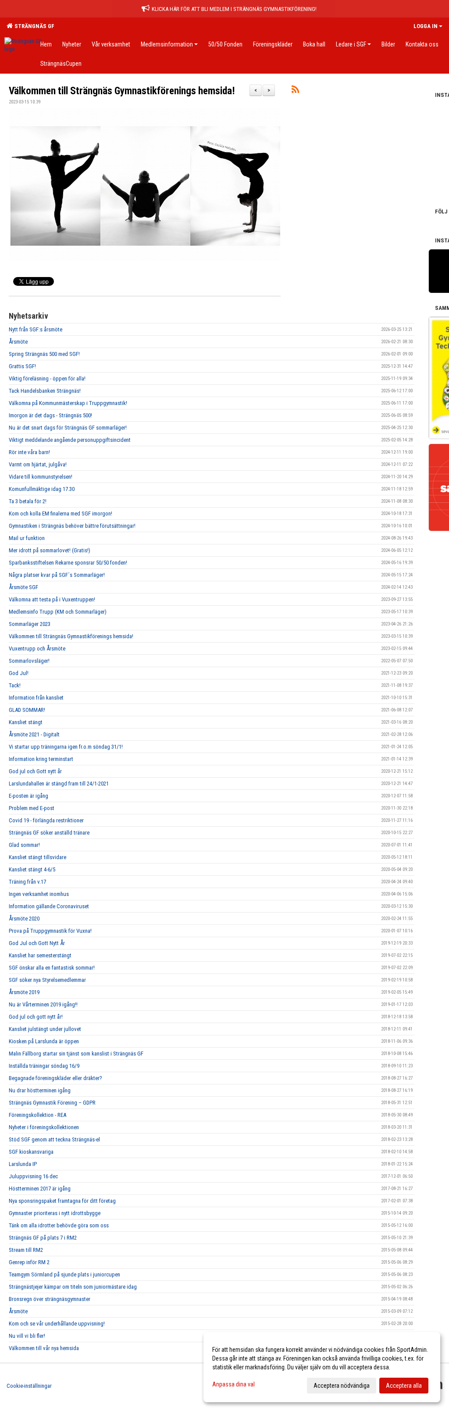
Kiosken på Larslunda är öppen (44, 1041)
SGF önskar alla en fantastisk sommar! (52, 967)
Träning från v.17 (27, 881)
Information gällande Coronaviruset (49, 906)
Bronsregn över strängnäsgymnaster (49, 1299)
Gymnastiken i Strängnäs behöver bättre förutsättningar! (72, 525)
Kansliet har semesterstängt (40, 955)
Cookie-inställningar (29, 1386)
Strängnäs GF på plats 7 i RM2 (43, 1237)
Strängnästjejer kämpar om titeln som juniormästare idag (73, 1286)
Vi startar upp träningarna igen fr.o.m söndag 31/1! (66, 746)
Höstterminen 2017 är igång (40, 1188)
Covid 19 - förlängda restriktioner (46, 820)
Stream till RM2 (26, 1250)
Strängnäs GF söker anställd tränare (49, 832)
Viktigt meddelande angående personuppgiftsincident (70, 440)
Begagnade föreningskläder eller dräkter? (55, 1078)
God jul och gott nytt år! (36, 1016)
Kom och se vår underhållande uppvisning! (57, 1323)
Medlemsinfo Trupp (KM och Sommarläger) (58, 611)
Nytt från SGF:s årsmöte (35, 329)
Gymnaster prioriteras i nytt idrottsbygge (54, 1213)
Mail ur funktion (27, 538)
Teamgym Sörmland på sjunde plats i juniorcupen (64, 1274)
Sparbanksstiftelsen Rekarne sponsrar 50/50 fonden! (68, 562)
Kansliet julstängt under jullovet (45, 1029)
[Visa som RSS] (295, 91)
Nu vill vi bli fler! (27, 1336)
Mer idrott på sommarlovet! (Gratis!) (49, 550)
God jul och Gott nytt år (35, 771)
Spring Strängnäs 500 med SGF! (44, 354)
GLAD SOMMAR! (27, 710)
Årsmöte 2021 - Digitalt (34, 734)
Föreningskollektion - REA (37, 1115)
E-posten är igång (28, 796)
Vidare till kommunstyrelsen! (40, 476)
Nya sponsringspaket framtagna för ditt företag (62, 1201)
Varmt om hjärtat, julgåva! (38, 464)
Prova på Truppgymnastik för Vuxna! (50, 931)
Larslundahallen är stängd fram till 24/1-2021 (59, 783)
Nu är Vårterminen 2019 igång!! (43, 1004)
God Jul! (19, 673)
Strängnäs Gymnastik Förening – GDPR (52, 1102)
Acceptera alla (404, 1385)
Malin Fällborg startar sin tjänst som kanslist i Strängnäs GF (76, 1053)
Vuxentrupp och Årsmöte (37, 648)
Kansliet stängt (26, 722)
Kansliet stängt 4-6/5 (32, 869)
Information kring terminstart (41, 759)
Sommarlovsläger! (29, 661)
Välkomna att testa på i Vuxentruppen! (52, 599)
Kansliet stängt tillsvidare (37, 857)
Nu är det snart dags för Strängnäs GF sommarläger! (68, 427)
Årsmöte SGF (23, 587)
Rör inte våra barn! (29, 452)
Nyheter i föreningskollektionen (44, 1127)
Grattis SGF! (22, 366)
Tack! (15, 685)
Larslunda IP (23, 1164)
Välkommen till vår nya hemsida (44, 1348)
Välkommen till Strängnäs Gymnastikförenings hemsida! (122, 91)
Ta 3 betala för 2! (27, 501)
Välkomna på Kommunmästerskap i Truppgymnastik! (68, 403)
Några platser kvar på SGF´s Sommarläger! (57, 575)
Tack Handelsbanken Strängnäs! (45, 390)
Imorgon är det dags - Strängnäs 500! (50, 415)
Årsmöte (18, 341)
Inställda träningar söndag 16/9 (44, 1066)
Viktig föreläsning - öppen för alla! (47, 378)
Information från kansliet (36, 697)
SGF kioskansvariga (31, 1151)
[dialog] (321, 1367)
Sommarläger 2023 (29, 624)
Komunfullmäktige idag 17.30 (42, 489)
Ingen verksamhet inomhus (39, 894)
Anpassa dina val (233, 1384)
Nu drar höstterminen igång (40, 1090)
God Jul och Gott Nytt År (37, 943)
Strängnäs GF (33, 26)
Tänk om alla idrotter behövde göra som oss (59, 1225)
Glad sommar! (24, 845)
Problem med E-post (31, 808)
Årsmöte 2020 (24, 918)
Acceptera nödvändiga (342, 1385)
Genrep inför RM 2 (29, 1262)
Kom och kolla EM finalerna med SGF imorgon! (60, 513)
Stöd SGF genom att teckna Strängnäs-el (54, 1139)
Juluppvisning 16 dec (33, 1176)
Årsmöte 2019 (24, 992)
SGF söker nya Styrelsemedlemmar (47, 980)
